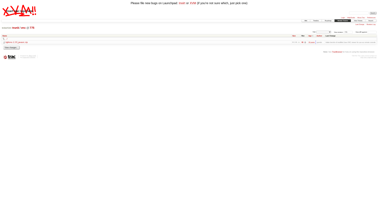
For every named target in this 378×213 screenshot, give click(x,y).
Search (370, 20)
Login (343, 17)
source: (7, 27)
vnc (23, 27)
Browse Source (343, 20)
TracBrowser (337, 52)
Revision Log (371, 24)
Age (310, 36)
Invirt (182, 3)
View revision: (338, 32)
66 (302, 42)
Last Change (359, 24)
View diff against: (362, 32)
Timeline (316, 20)
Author (319, 36)
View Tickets (358, 20)
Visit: (314, 32)
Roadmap (328, 20)
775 (32, 27)
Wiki (305, 20)
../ (6, 39)
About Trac (361, 17)
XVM (193, 3)
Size (294, 36)
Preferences (371, 17)
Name (5, 36)
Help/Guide (351, 17)
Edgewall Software (29, 57)
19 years (311, 42)
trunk (15, 27)
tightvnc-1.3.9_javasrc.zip (17, 42)
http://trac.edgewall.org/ (368, 57)
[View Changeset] (305, 42)
